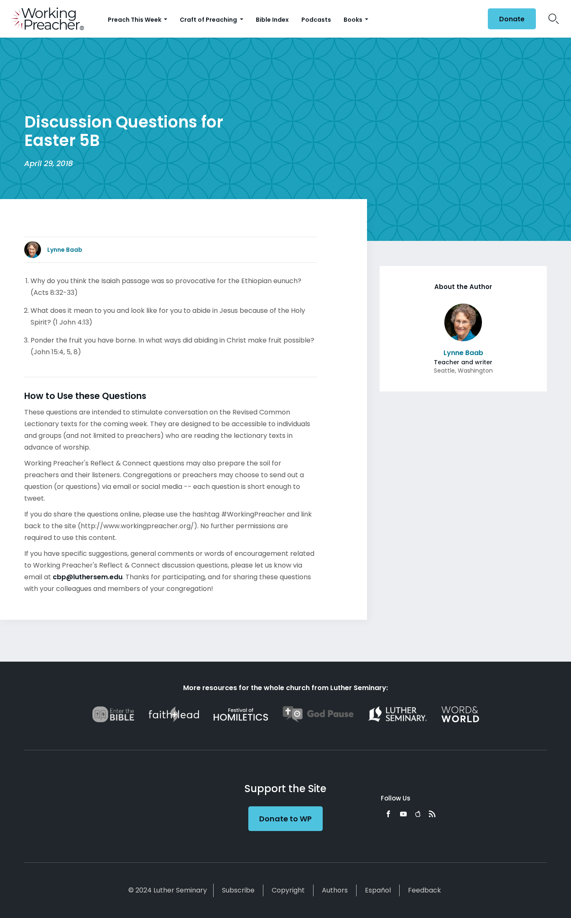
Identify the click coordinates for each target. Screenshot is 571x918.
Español (378, 890)
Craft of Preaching (209, 19)
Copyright (288, 890)
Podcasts (316, 19)
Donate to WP (285, 818)
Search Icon (553, 19)
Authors (335, 890)
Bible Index (272, 19)
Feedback (424, 890)
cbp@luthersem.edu (87, 577)
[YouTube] (403, 814)
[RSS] (432, 814)
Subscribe (238, 890)
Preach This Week (135, 19)
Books (354, 19)
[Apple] (418, 814)
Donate (512, 19)
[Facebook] (388, 814)
